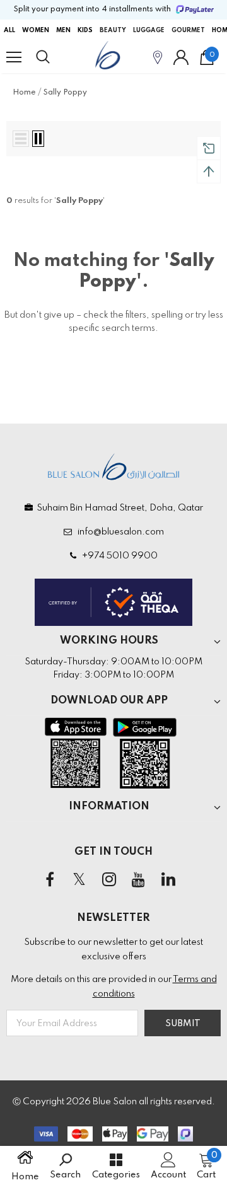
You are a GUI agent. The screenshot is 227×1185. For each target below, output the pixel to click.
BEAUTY (113, 30)
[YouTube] (138, 880)
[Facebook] (49, 880)
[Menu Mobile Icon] (13, 57)
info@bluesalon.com (119, 532)
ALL (9, 30)
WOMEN (35, 30)
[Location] (157, 57)
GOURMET (188, 30)
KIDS (85, 30)
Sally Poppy (65, 92)
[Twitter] (79, 880)
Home (24, 92)
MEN (63, 30)
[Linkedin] (168, 880)
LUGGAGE (149, 30)
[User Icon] (181, 57)
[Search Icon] (55, 57)
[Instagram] (109, 880)
